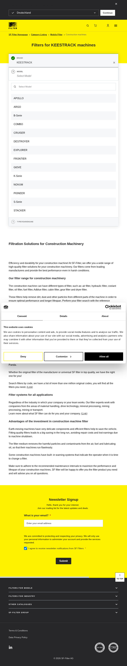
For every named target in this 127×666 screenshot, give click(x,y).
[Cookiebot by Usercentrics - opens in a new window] (109, 307)
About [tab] (105, 316)
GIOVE (17, 167)
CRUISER (19, 133)
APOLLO (19, 98)
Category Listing (39, 34)
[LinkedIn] (10, 648)
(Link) (30, 387)
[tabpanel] (63, 148)
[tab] (63, 60)
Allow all (104, 356)
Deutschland (24, 12)
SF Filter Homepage (18, 34)
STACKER (20, 210)
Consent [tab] (22, 316)
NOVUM (18, 184)
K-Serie (18, 176)
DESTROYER (21, 141)
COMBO (18, 124)
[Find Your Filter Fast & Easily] (88, 26)
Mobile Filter (56, 34)
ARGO (17, 107)
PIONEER (19, 193)
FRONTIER (20, 158)
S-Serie (18, 202)
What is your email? (36, 515)
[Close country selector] (116, 4)
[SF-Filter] (13, 25)
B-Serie (18, 115)
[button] (107, 13)
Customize (62, 356)
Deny (23, 356)
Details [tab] (63, 316)
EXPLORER (20, 150)
